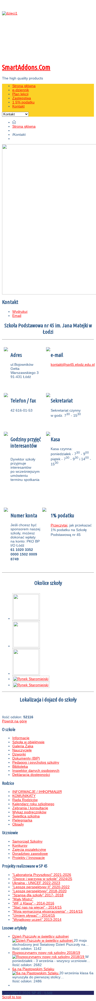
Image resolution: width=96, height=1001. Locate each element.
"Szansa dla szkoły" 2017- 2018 (37, 895)
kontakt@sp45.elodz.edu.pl (73, 364)
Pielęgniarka (22, 820)
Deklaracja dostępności (31, 775)
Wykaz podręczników (29, 812)
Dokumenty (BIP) (26, 758)
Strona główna (24, 126)
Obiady (18, 824)
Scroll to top (11, 997)
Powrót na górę (14, 721)
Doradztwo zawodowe (30, 853)
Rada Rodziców (25, 800)
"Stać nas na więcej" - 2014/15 (37, 907)
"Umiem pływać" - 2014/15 (33, 915)
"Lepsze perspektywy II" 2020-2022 (41, 887)
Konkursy (19, 845)
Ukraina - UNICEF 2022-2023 (36, 883)
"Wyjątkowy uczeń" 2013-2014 (36, 919)
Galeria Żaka (22, 746)
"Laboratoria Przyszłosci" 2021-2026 (41, 875)
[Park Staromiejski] (26, 618)
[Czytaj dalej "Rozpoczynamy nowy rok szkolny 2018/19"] (48, 957)
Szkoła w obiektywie (28, 742)
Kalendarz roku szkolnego (33, 804)
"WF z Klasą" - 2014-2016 (33, 903)
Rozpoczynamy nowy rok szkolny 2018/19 (46, 953)
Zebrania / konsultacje (30, 808)
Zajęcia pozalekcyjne (29, 849)
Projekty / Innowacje (28, 858)
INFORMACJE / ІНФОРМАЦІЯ (37, 792)
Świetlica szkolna (26, 816)
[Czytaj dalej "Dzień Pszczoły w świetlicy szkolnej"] (43, 940)
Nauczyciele (22, 750)
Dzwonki (19, 754)
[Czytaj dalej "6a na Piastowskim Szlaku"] (35, 973)
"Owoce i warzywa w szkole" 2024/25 (42, 879)
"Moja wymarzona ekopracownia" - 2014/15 (47, 911)
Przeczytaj (59, 525)
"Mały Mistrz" (22, 899)
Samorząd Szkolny (27, 841)
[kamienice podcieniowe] (30, 679)
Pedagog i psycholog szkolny (35, 762)
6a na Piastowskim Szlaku (33, 969)
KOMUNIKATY (24, 796)
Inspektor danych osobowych (35, 770)
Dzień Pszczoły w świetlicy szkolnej (40, 936)
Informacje (20, 738)
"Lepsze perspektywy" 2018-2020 (39, 891)
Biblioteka (20, 766)
